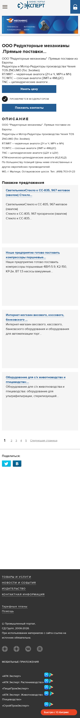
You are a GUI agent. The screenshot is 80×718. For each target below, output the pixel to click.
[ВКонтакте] (18, 463)
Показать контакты (29, 108)
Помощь (8, 611)
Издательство (14, 588)
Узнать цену (29, 89)
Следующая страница (43, 440)
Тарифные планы (15, 606)
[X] (7, 463)
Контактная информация (23, 594)
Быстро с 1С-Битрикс (56, 712)
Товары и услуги (16, 577)
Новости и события (19, 583)
